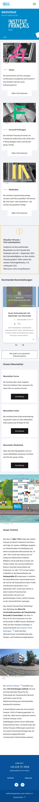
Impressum (28, 778)
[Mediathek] (19, 174)
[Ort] (11, 321)
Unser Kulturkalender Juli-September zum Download (19, 314)
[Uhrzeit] (11, 324)
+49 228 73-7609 (19, 766)
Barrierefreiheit (18, 797)
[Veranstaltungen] (19, 54)
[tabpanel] (19, 24)
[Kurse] (19, 114)
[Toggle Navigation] (34, 4)
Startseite (10, 778)
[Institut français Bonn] (6, 4)
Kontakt (19, 763)
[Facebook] (16, 785)
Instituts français (12, 686)
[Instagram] (22, 785)
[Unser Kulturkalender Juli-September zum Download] (33, 339)
